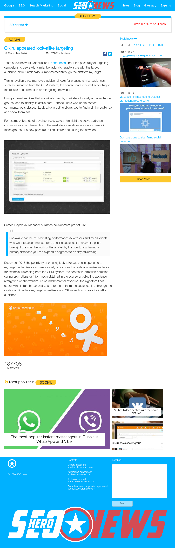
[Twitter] (110, 54)
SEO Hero (21, 474)
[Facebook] (105, 54)
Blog (137, 5)
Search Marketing (41, 5)
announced (58, 63)
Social (62, 5)
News (125, 5)
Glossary (150, 5)
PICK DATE (156, 45)
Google (9, 5)
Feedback (117, 460)
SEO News (17, 25)
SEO (21, 5)
